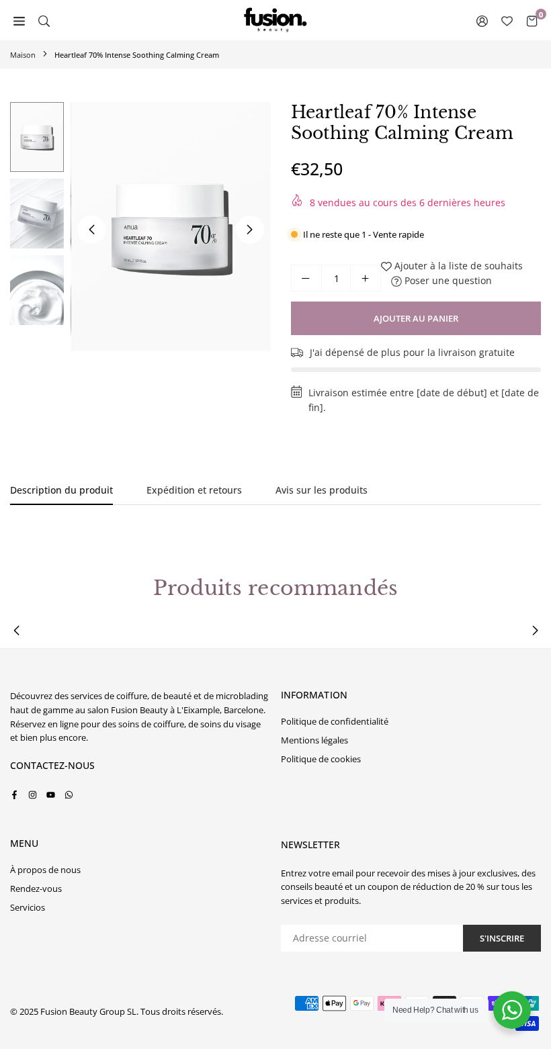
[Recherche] (44, 20)
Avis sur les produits (322, 490)
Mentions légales (314, 740)
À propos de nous (45, 870)
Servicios (27, 907)
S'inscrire (502, 938)
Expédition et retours (194, 490)
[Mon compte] (482, 20)
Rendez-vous (36, 888)
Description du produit (61, 490)
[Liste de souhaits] (507, 20)
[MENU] (19, 20)
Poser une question (447, 280)
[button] (250, 230)
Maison (23, 55)
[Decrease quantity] (306, 278)
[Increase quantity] (365, 278)
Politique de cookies (321, 759)
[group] (171, 226)
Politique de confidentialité (334, 721)
